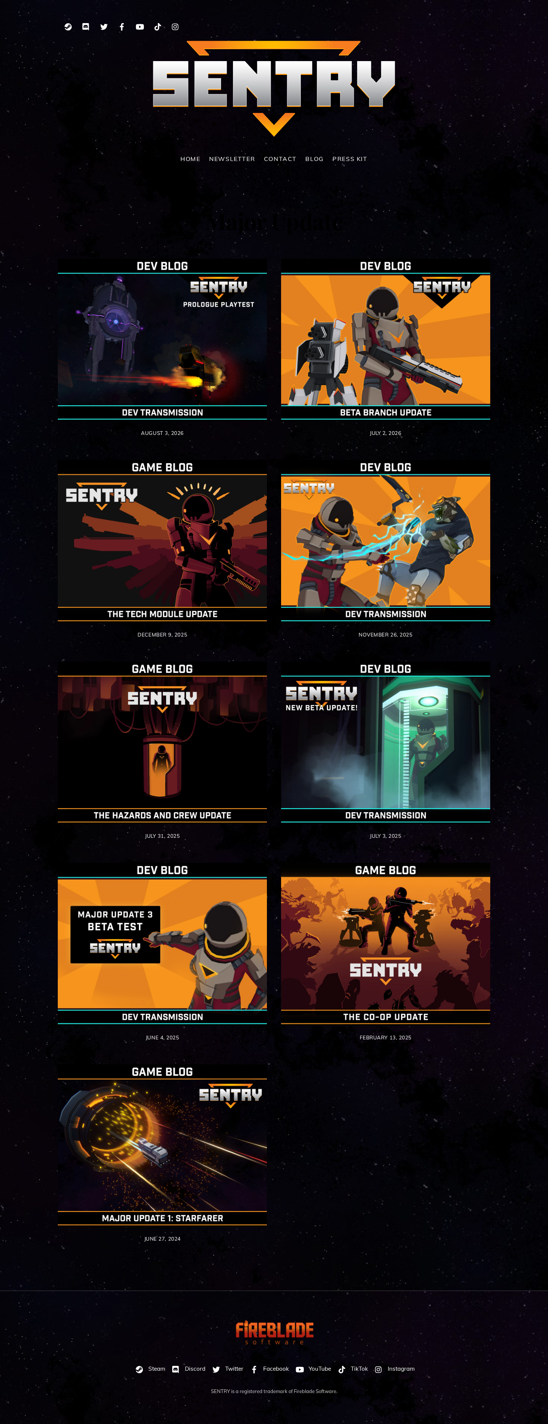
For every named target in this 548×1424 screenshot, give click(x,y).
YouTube (319, 1368)
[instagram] (175, 25)
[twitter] (104, 25)
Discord (194, 1368)
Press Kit (350, 158)
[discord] (86, 25)
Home (190, 158)
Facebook (275, 1368)
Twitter (233, 1368)
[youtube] (139, 25)
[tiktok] (157, 25)
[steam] (68, 25)
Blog (314, 158)
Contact (280, 158)
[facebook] (121, 25)
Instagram (400, 1368)
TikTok (358, 1368)
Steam (156, 1368)
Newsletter (232, 158)
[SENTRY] (274, 133)
